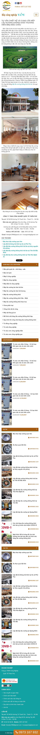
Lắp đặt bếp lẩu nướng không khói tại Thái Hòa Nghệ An (25, 490)
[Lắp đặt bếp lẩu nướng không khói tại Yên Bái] (7, 505)
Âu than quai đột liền (19, 445)
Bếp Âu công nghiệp (10, 280)
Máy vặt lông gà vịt (10, 312)
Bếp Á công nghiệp (10, 276)
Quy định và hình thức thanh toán (13, 704)
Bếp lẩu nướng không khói (12, 294)
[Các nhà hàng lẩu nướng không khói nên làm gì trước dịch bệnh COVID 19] (7, 527)
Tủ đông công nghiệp (10, 323)
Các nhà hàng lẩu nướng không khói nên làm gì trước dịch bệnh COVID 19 (25, 524)
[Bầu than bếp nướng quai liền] (7, 438)
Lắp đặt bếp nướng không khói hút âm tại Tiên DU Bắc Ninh (25, 479)
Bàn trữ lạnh (7, 273)
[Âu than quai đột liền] (7, 449)
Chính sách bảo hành (9, 695)
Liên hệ (5, 707)
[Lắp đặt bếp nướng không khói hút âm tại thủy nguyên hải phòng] (7, 471)
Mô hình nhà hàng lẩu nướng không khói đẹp (18, 316)
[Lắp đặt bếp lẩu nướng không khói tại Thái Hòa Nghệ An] (7, 494)
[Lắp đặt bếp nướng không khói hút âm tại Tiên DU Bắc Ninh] (7, 483)
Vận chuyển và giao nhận (10, 693)
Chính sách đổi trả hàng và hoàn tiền (14, 701)
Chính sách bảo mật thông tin (12, 698)
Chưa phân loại (8, 305)
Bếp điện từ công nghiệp (11, 284)
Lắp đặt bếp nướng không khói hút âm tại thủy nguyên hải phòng (25, 468)
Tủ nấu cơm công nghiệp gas (13, 334)
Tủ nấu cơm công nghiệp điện (13, 331)
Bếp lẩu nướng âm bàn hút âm (13, 287)
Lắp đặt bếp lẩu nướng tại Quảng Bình (25, 512)
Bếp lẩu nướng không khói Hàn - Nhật (16, 298)
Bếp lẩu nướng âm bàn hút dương (14, 291)
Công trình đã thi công (11, 309)
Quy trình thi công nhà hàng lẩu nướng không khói (20, 320)
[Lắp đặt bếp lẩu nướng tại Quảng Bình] (7, 516)
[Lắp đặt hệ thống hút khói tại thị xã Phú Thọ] (7, 460)
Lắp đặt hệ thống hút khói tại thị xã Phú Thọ (17, 244)
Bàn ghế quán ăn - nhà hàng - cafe (14, 269)
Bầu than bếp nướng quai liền (12, 241)
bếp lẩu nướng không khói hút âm (22, 84)
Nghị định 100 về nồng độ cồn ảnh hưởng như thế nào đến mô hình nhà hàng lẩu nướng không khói (25, 536)
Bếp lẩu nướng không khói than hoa (15, 302)
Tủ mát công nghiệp (10, 327)
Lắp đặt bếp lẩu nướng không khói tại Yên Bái (25, 502)
